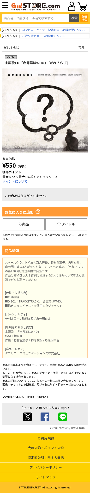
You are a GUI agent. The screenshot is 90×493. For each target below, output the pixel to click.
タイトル (68, 224)
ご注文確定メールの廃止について (43, 36)
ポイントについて (14, 181)
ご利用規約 (46, 438)
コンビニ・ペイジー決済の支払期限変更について (53, 30)
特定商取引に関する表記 (46, 457)
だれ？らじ (11, 47)
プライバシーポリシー (46, 467)
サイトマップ (46, 477)
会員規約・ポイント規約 (46, 447)
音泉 (81, 47)
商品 (25, 224)
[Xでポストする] (27, 420)
